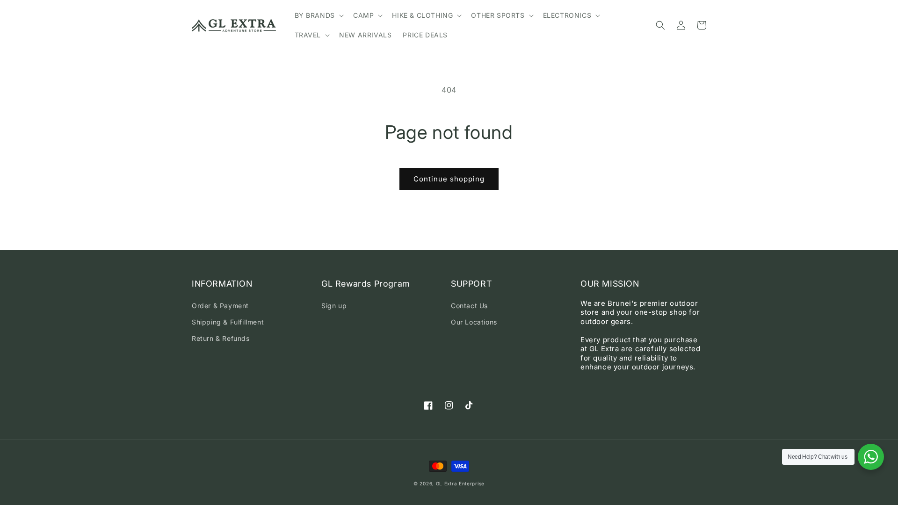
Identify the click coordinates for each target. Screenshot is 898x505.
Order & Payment (220, 306)
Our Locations (474, 322)
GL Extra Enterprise (460, 483)
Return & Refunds (221, 338)
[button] (318, 15)
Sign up (334, 306)
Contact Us (469, 306)
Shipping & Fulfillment (228, 322)
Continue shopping (449, 178)
